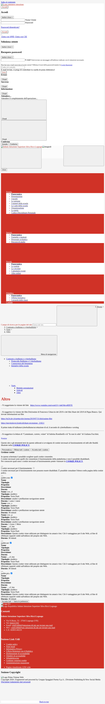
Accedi (4, 7)
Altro (18, 392)
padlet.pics (5, 573)
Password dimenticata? (10, 27)
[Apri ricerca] (84, 156)
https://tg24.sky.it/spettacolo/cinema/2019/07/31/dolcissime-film (26, 419)
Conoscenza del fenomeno (22, 363)
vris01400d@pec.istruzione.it (33, 628)
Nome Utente (30, 20)
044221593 (14, 623)
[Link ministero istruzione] (12, 4)
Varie (8, 329)
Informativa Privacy (14, 649)
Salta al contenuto (8, 2)
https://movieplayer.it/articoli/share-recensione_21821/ (22, 423)
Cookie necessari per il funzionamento (16, 468)
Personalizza (7, 450)
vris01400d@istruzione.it (32, 625)
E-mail (28, 60)
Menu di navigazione (48, 354)
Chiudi (4, 79)
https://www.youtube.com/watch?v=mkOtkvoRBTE (51, 405)
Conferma (13, 144)
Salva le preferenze (21, 601)
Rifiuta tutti (21, 450)
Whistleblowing (12, 658)
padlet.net (5, 543)
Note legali (10, 646)
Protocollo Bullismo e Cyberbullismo (26, 361)
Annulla (5, 144)
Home (99, 307)
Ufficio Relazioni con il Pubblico (19, 651)
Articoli (19, 390)
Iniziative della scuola (20, 366)
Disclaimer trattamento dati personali (15, 682)
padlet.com (5, 478)
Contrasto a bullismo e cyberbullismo (21, 327)
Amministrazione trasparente (17, 663)
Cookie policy (12, 644)
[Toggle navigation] (21, 158)
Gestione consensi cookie (16, 660)
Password (29, 23)
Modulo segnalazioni (24, 388)
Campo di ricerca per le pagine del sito (16, 325)
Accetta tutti (40, 450)
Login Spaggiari (66, 65)
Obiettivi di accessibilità (15, 656)
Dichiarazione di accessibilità (18, 653)
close (4, 170)
